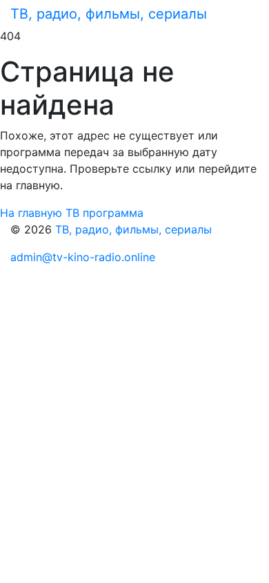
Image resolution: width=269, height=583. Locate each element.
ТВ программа (104, 213)
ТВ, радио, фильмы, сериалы (108, 14)
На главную (33, 213)
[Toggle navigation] (239, 14)
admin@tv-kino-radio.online (82, 257)
